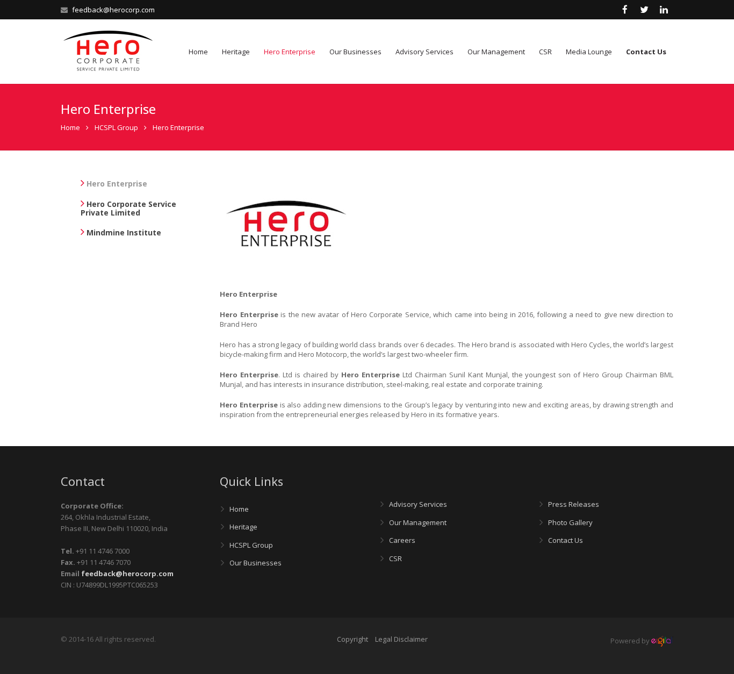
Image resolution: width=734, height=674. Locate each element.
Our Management (418, 522)
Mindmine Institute (122, 232)
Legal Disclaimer (401, 639)
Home (70, 127)
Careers (402, 540)
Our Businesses (255, 563)
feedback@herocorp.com (113, 10)
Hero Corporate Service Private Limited (128, 208)
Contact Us (565, 540)
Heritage (243, 527)
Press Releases (573, 504)
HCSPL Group (251, 545)
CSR (395, 558)
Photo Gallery (570, 522)
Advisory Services (418, 504)
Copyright (352, 639)
